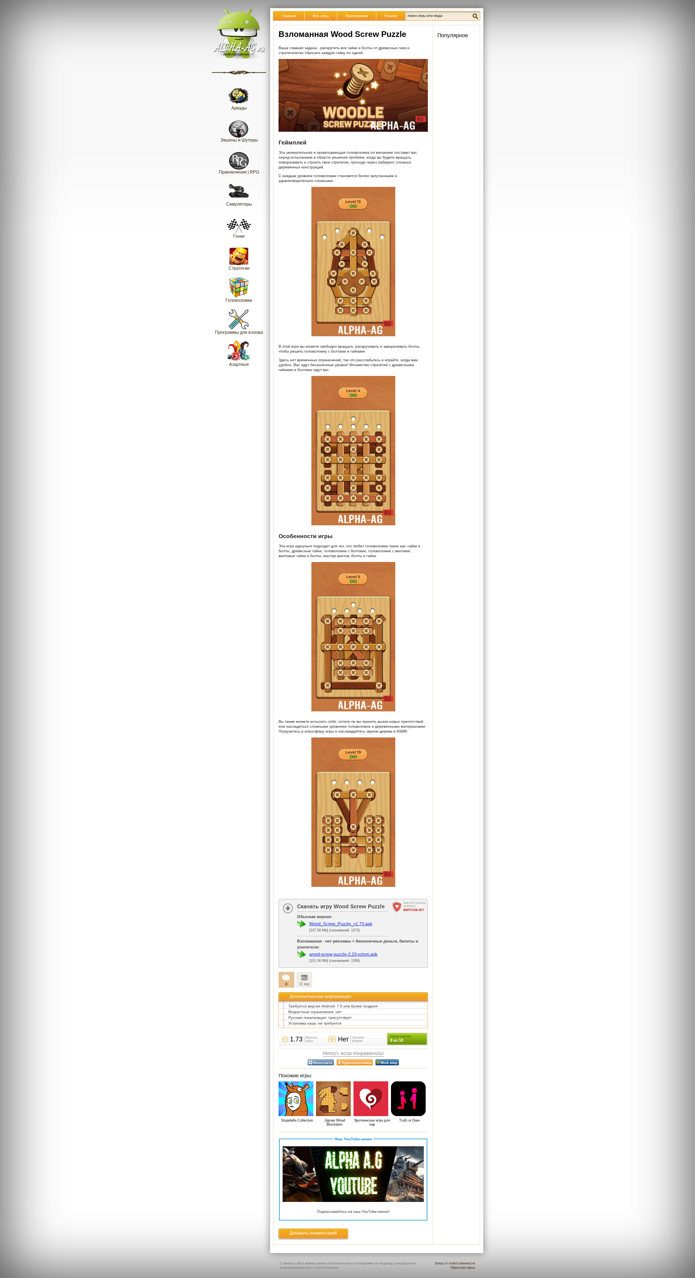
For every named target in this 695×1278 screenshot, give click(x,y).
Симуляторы (239, 204)
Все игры (321, 16)
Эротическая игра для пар (372, 1122)
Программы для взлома (239, 332)
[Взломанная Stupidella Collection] (297, 1099)
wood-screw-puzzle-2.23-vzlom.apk (343, 954)
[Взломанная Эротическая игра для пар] (371, 1099)
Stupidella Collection (297, 1120)
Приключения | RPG (239, 172)
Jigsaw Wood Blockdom (334, 1122)
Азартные (239, 364)
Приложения (356, 16)
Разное (390, 16)
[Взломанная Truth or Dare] (409, 1099)
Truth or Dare (409, 1120)
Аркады (239, 108)
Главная (289, 16)
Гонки (239, 236)
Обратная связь (462, 1268)
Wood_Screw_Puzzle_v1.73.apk (340, 924)
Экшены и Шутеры (239, 140)
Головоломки (239, 300)
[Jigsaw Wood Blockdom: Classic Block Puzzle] (334, 1099)
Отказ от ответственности (455, 1263)
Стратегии (239, 268)
